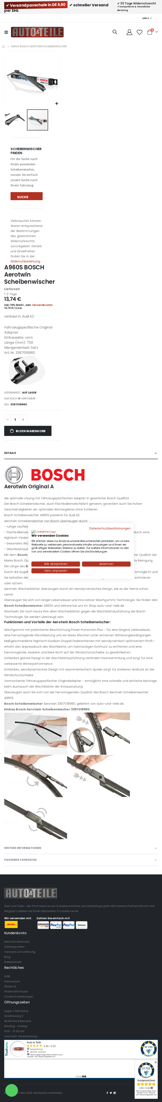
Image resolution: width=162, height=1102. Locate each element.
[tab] (81, 453)
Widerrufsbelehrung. (26, 261)
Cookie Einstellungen (18, 997)
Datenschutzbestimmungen (110, 529)
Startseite (3, 46)
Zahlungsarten (14, 947)
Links (145, 18)
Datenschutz (13, 962)
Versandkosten (42, 305)
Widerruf (10, 986)
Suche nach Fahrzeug (26, 197)
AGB (7, 976)
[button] (57, 103)
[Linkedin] (114, 1093)
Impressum (12, 981)
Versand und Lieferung (19, 952)
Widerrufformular (16, 991)
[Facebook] (107, 1093)
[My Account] (129, 32)
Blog (7, 957)
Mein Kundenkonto (17, 942)
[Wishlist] (139, 32)
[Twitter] (110, 1093)
